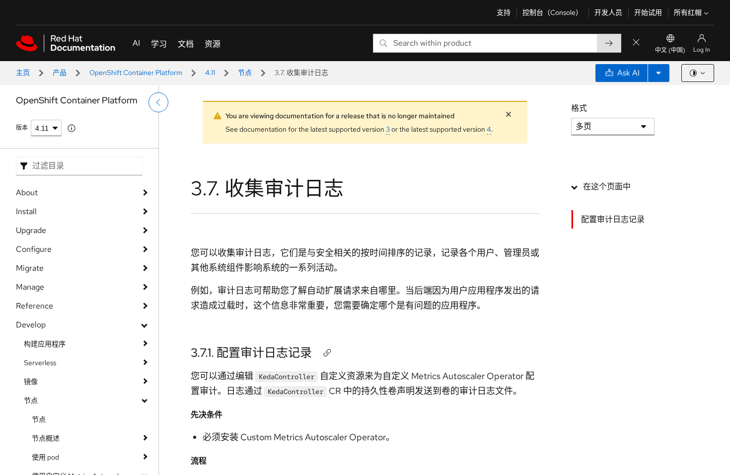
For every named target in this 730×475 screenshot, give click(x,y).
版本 (22, 128)
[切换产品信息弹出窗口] (71, 128)
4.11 (210, 72)
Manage (30, 287)
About (27, 192)
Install (26, 211)
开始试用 (648, 12)
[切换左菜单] (158, 102)
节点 (245, 72)
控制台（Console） (552, 12)
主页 (23, 72)
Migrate (30, 268)
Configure (34, 249)
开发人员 (608, 12)
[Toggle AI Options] (658, 73)
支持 (504, 12)
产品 (60, 72)
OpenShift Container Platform (135, 72)
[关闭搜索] (636, 43)
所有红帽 (688, 12)
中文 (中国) (670, 50)
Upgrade (31, 230)
